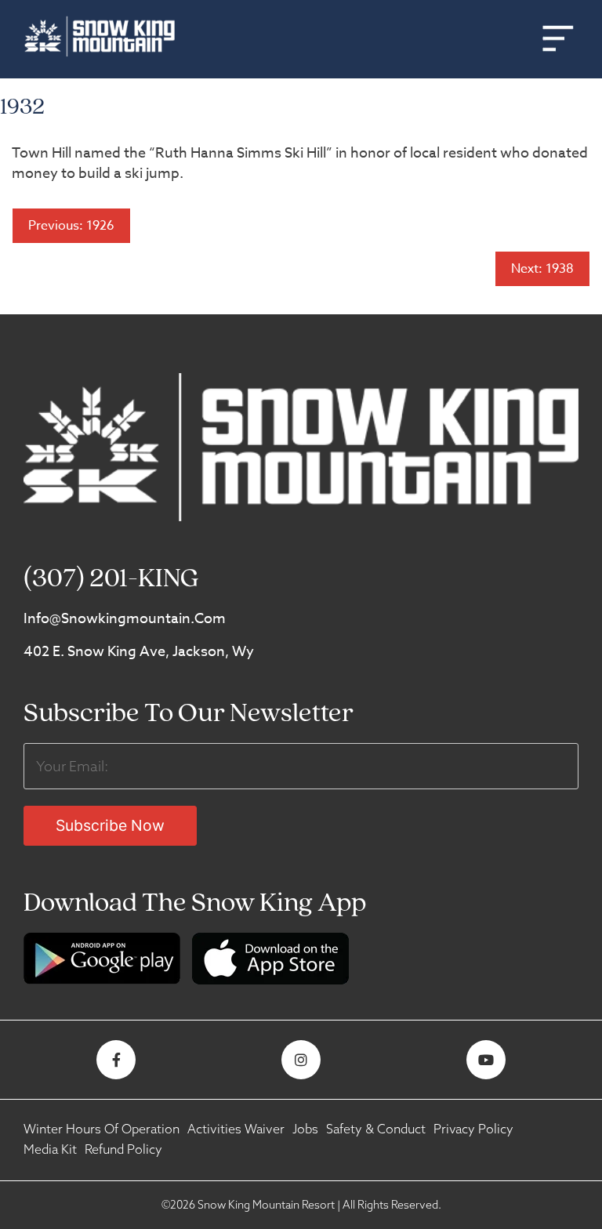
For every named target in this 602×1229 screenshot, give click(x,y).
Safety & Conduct (376, 1129)
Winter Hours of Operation (102, 1129)
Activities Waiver (236, 1129)
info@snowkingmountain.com (125, 618)
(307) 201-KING (111, 579)
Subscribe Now (110, 825)
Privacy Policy (473, 1129)
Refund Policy (123, 1149)
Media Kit (50, 1149)
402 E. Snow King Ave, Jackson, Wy (139, 651)
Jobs (305, 1129)
